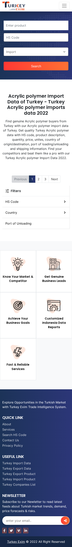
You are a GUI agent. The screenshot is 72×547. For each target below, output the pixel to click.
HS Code (11, 202)
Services (8, 429)
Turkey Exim (16, 542)
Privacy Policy (12, 445)
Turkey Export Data (16, 468)
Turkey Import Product (18, 479)
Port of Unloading (18, 223)
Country (11, 212)
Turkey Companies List (19, 484)
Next (54, 179)
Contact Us (10, 440)
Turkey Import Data (16, 463)
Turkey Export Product (19, 474)
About (6, 424)
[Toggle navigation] (64, 6)
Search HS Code (14, 435)
